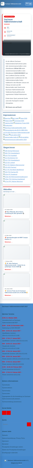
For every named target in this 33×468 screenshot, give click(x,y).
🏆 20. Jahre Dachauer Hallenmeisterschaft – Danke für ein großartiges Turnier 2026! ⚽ (15, 265)
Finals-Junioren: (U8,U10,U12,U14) (13, 364)
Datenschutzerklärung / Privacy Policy (13, 438)
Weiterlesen (8, 216)
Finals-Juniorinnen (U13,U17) (11, 369)
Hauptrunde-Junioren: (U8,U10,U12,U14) (14, 353)
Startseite (5, 435)
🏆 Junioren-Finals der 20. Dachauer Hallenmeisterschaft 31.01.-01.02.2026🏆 (16, 291)
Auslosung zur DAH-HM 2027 (11, 328)
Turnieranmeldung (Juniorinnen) (11, 401)
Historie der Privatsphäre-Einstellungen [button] (14, 449)
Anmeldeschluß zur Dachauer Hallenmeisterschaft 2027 (11, 321)
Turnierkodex (6, 385)
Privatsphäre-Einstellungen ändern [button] (12, 447)
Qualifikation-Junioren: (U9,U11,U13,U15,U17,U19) (10, 334)
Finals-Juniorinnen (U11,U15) (11, 374)
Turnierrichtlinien (7, 387)
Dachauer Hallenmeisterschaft (13, 3)
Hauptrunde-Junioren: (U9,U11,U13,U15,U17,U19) (10, 347)
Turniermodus (6, 390)
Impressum (5, 441)
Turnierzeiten (6, 393)
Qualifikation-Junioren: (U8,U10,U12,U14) (15, 340)
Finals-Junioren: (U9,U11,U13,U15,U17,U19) (15, 359)
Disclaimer (5, 444)
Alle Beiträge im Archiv (8, 191)
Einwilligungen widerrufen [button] (10, 452)
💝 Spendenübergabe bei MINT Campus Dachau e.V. (16, 238)
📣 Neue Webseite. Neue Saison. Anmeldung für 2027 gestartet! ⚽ (14, 212)
